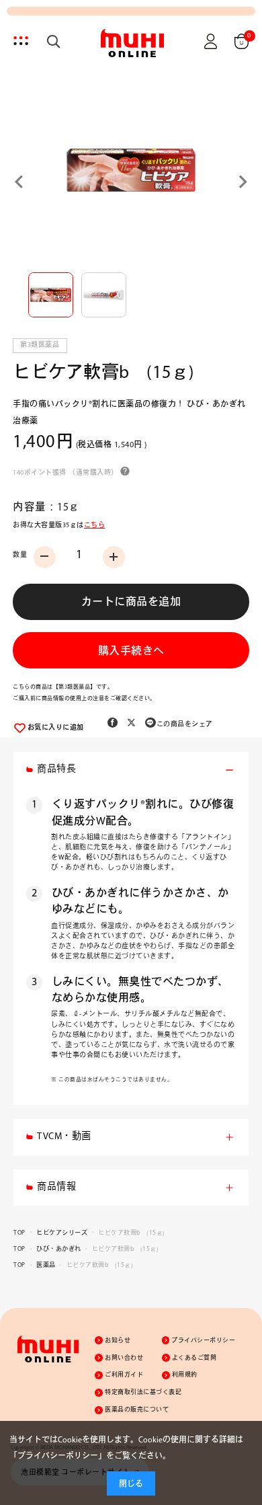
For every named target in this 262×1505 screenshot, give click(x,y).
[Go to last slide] (20, 182)
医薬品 (46, 1265)
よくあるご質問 (194, 1358)
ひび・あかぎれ (58, 1249)
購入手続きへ (131, 651)
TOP (19, 1233)
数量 (20, 555)
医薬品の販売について (137, 1410)
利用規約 (185, 1375)
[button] (50, 295)
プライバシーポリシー (203, 1341)
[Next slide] (242, 182)
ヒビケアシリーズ (61, 1233)
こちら (94, 525)
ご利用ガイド (124, 1375)
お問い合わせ (124, 1358)
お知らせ (117, 1341)
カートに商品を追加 (131, 602)
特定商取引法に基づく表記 (143, 1392)
